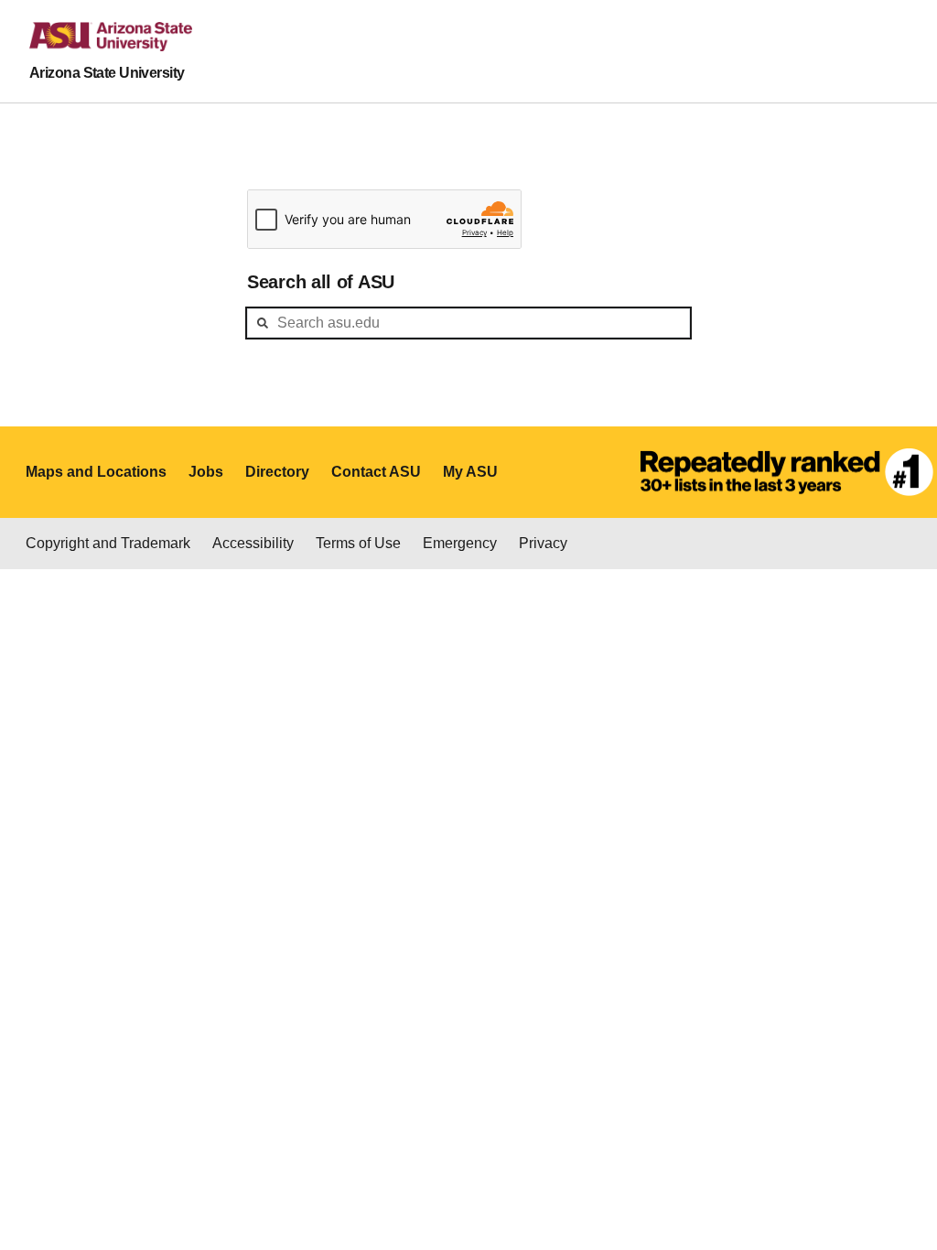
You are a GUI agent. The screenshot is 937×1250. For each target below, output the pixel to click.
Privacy (543, 543)
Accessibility (253, 543)
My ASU (470, 472)
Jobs (205, 472)
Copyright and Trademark (108, 543)
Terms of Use (358, 543)
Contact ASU (376, 472)
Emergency (460, 543)
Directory (277, 472)
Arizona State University (107, 73)
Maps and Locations (96, 472)
